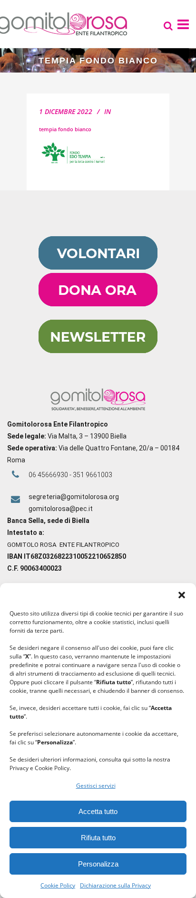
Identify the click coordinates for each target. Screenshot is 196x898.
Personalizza (98, 864)
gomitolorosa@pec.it (61, 508)
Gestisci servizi (96, 786)
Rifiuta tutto (98, 838)
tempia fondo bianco (65, 129)
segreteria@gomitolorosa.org (74, 497)
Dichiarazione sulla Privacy (115, 885)
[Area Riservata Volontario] (98, 267)
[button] (181, 595)
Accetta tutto (98, 811)
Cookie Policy (57, 885)
